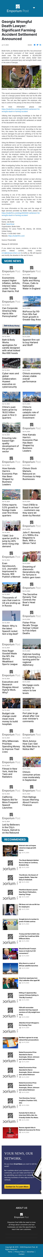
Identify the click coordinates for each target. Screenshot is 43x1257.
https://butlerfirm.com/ (16, 236)
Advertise (30, 1252)
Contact (21, 1254)
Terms (10, 1252)
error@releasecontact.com (11, 253)
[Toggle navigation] (34, 7)
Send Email (10, 224)
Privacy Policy (20, 1252)
